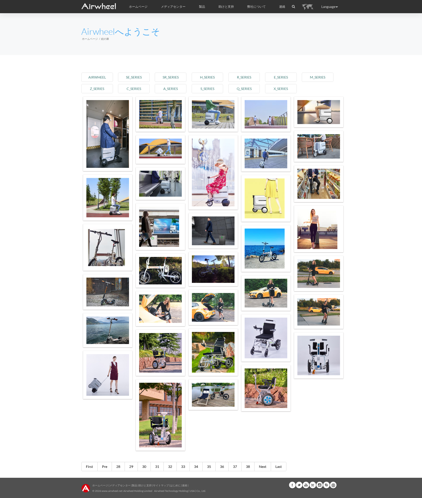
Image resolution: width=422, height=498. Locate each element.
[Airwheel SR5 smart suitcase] (160, 227)
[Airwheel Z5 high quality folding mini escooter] (107, 330)
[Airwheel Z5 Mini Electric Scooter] (107, 292)
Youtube (306, 485)
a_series (170, 88)
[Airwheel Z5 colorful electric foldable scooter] (266, 293)
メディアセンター (120, 485)
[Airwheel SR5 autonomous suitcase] (318, 229)
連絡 (282, 6)
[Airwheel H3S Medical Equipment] (213, 352)
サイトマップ (161, 485)
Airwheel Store (312, 485)
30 (144, 466)
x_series (281, 88)
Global (333, 485)
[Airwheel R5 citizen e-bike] (213, 395)
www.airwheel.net (112, 491)
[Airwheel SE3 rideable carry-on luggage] (266, 198)
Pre (104, 466)
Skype (326, 485)
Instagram (319, 485)
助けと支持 (226, 6)
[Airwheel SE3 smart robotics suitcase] (318, 112)
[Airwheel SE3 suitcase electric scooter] (160, 148)
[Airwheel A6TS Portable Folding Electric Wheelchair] (160, 353)
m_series (317, 77)
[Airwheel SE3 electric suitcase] (318, 184)
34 (196, 466)
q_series (244, 88)
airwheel (97, 77)
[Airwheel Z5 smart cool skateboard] (318, 312)
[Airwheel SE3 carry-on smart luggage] (107, 197)
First (89, 466)
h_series (207, 77)
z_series (97, 88)
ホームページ (138, 6)
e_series (281, 77)
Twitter (299, 485)
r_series (244, 77)
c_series (134, 88)
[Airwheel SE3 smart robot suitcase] (107, 134)
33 (183, 466)
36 (222, 466)
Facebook (292, 485)
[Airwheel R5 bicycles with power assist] (213, 269)
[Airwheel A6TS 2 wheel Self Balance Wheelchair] (266, 388)
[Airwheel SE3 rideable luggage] (318, 146)
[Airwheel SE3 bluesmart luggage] (107, 375)
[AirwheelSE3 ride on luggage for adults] (213, 172)
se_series (134, 77)
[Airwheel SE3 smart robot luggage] (266, 114)
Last (278, 466)
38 (248, 466)
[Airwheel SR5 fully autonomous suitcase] (213, 230)
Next (262, 466)
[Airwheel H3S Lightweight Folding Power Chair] (266, 338)
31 (157, 466)
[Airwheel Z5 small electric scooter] (213, 307)
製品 (202, 6)
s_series (207, 88)
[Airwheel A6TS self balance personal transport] (318, 355)
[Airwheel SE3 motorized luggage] (266, 153)
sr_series (171, 77)
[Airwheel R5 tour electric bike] (160, 270)
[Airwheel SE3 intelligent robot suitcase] (160, 114)
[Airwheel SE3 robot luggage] (213, 114)
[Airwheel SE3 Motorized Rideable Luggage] (160, 184)
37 (235, 466)
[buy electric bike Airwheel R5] (107, 247)
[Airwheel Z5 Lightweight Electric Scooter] (318, 273)
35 (209, 466)
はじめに (175, 485)
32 (170, 466)
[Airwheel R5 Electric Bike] (266, 249)
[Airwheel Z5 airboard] (160, 309)
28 (118, 466)
